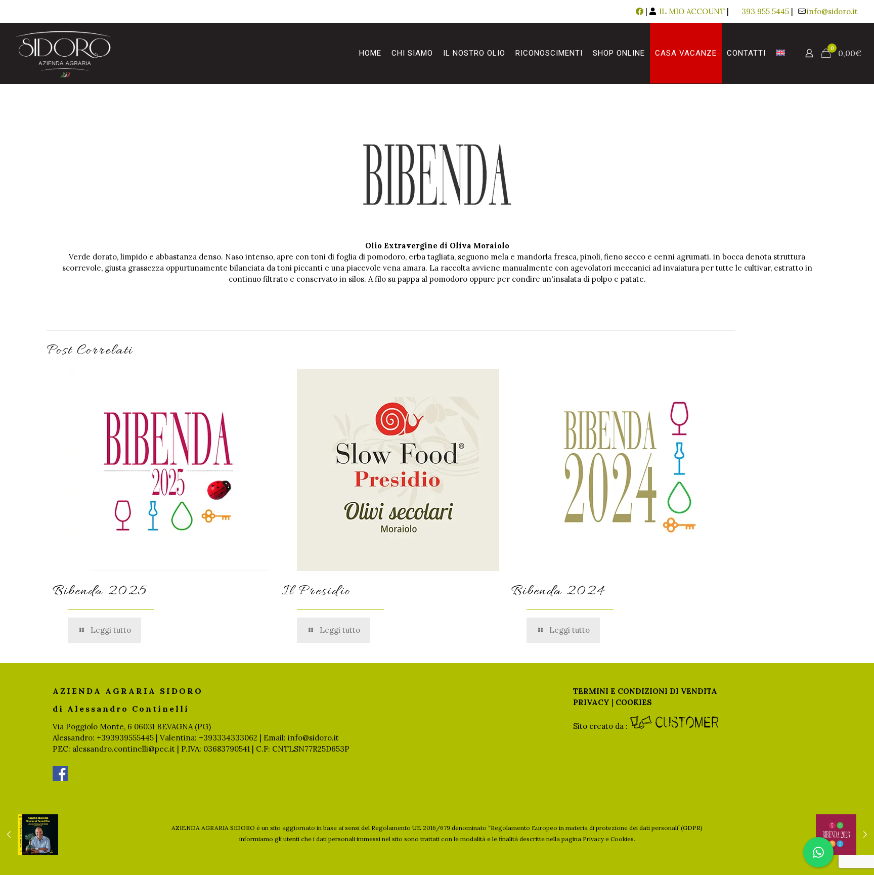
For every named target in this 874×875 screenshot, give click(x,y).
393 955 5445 (765, 11)
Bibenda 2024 (558, 591)
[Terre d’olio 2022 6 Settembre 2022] (29, 834)
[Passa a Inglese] (780, 53)
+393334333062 (228, 737)
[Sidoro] (63, 53)
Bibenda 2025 (100, 591)
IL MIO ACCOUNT (691, 11)
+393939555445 (125, 737)
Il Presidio (316, 591)
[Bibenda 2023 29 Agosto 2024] (845, 834)
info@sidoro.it (832, 11)
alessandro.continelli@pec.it (123, 749)
